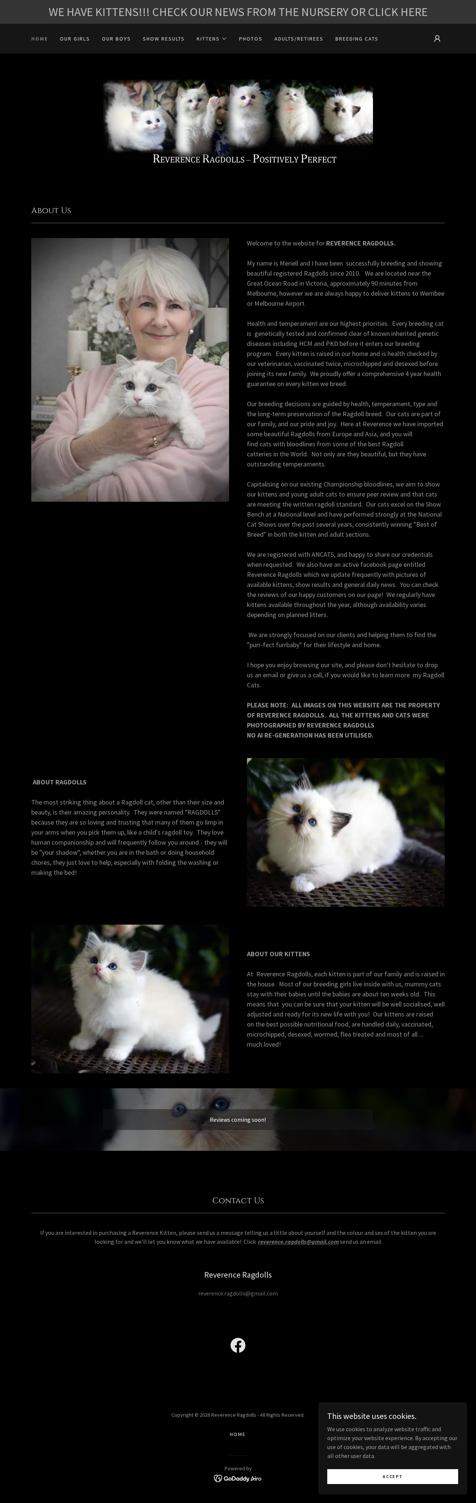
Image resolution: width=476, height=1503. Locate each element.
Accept (392, 1476)
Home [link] (39, 38)
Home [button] (238, 1434)
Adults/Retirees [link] (299, 38)
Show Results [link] (164, 38)
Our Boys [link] (116, 38)
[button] (212, 38)
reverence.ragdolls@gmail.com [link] (238, 1293)
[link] (238, 121)
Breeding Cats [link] (357, 38)
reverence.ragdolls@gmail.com (298, 1241)
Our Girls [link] (75, 38)
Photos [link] (251, 38)
